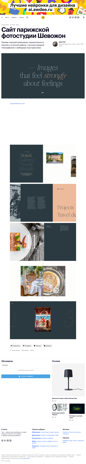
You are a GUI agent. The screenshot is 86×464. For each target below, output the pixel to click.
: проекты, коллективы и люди (45, 435)
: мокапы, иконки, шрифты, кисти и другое (45, 442)
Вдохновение (16, 350)
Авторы (21, 17)
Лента (7, 17)
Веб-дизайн (25, 350)
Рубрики (14, 17)
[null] (15, 345)
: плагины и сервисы (42, 438)
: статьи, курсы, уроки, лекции (45, 432)
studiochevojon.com (17, 103)
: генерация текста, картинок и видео (45, 446)
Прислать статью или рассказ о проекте (72, 433)
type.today (26, 458)
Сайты (32, 350)
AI (2, 17)
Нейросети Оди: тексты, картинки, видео (73, 441)
